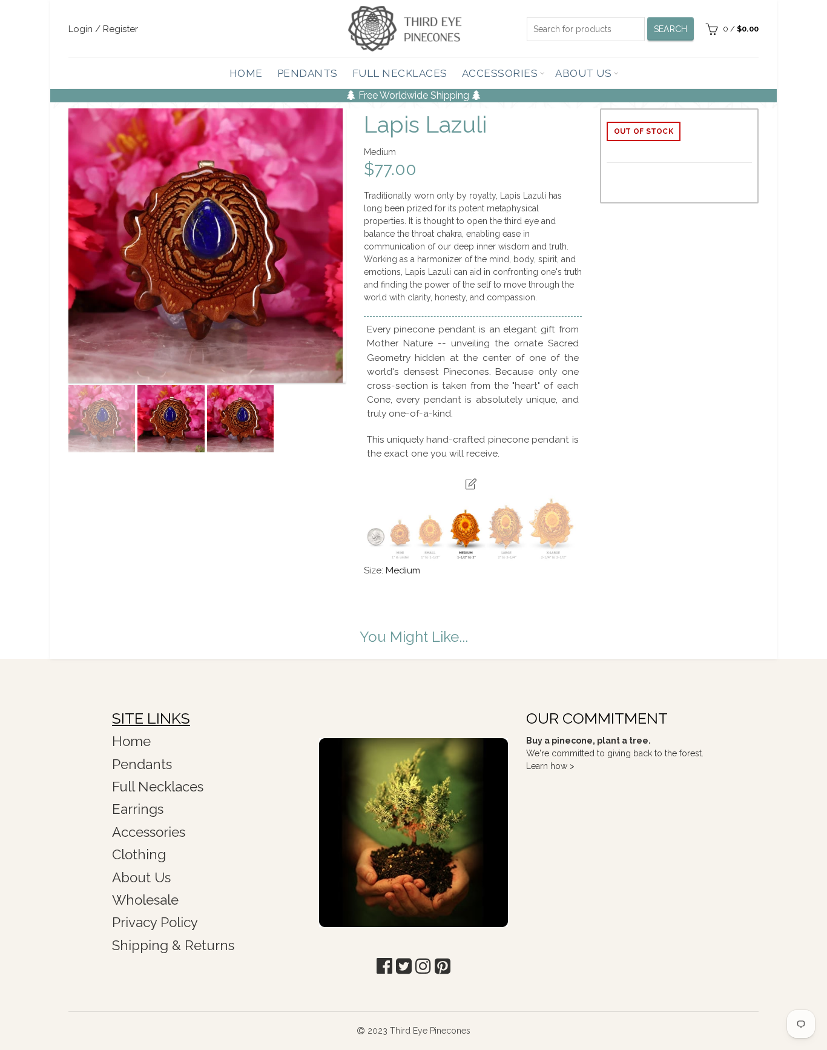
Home (246, 73)
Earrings (137, 809)
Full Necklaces (399, 73)
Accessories (500, 73)
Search (671, 29)
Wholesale (145, 900)
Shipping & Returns (173, 945)
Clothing (139, 854)
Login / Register (103, 29)
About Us (583, 73)
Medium (403, 570)
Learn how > (550, 766)
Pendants (307, 73)
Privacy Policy (155, 922)
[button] (384, 966)
